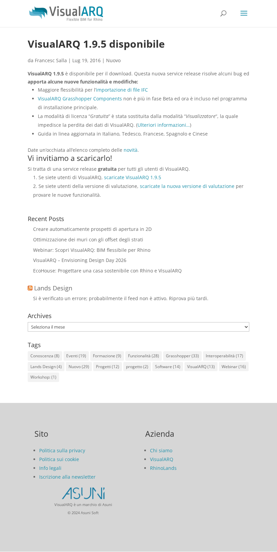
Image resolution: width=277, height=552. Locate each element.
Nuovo (113, 60)
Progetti (107, 366)
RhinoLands (163, 468)
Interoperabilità (224, 356)
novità (130, 150)
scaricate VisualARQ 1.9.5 (132, 177)
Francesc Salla (51, 60)
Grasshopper (182, 356)
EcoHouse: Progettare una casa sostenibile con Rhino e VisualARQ (107, 270)
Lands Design (53, 288)
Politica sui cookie (59, 459)
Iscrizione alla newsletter (67, 477)
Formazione (107, 356)
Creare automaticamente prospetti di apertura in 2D (92, 229)
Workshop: (43, 377)
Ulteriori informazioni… (163, 125)
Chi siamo (161, 450)
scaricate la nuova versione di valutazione (187, 186)
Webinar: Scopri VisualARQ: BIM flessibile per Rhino (91, 250)
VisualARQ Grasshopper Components (80, 98)
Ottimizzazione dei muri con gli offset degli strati (88, 239)
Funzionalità (143, 356)
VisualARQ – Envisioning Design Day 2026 (79, 260)
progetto (137, 366)
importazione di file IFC (122, 90)
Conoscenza (44, 356)
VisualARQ (201, 366)
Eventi (76, 356)
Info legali (50, 468)
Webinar (234, 366)
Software (167, 366)
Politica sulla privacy (62, 450)
